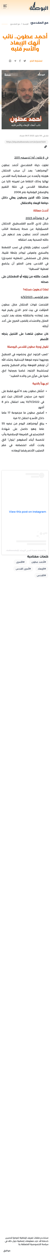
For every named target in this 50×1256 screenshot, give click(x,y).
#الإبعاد (42, 568)
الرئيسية (26, 24)
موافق (6, 1250)
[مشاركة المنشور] (24, 61)
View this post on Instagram (27, 511)
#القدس (41, 575)
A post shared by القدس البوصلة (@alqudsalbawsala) (24, 550)
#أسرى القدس (23, 568)
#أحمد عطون (38, 562)
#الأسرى (20, 562)
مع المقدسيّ (15, 24)
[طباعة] (10, 61)
